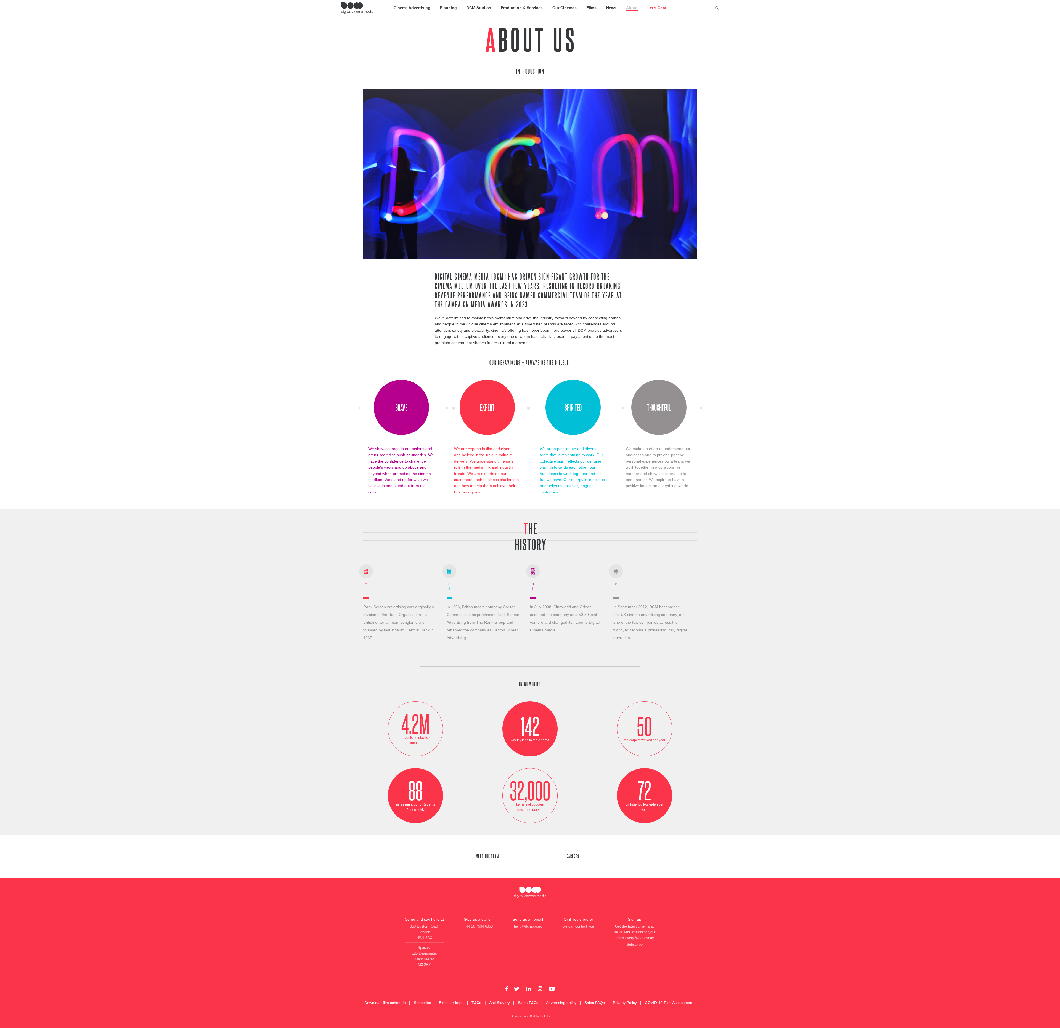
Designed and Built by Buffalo (530, 1016)
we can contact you (578, 926)
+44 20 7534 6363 (478, 926)
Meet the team (487, 856)
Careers (573, 856)
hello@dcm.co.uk (528, 926)
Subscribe (635, 944)
